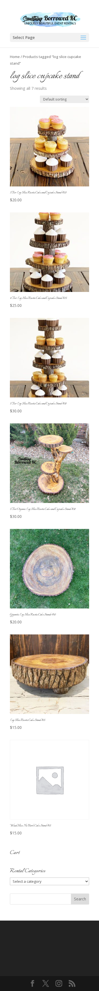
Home (15, 56)
